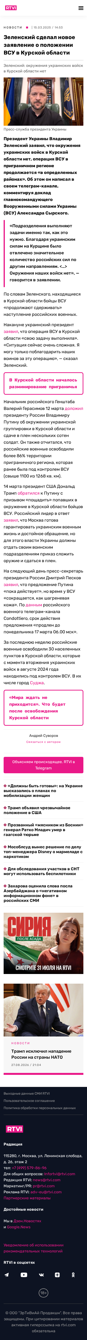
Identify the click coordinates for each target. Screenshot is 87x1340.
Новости (13, 27)
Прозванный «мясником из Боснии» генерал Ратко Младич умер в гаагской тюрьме (43, 829)
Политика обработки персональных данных (40, 1108)
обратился (29, 493)
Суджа (37, 682)
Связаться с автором (43, 742)
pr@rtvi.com (44, 1186)
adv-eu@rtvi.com (46, 1192)
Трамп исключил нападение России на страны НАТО (41, 1054)
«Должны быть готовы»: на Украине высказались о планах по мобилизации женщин (43, 790)
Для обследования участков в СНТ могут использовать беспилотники (41, 871)
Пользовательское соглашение (29, 1101)
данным (34, 605)
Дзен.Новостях (27, 1221)
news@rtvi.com (46, 1180)
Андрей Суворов (43, 735)
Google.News (18, 1227)
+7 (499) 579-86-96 (29, 1168)
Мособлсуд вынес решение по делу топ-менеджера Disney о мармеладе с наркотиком (43, 851)
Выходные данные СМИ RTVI (27, 1093)
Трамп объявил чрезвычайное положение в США (37, 810)
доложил (74, 408)
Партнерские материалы (27, 1198)
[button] (81, 8)
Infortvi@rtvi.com (59, 1174)
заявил (11, 331)
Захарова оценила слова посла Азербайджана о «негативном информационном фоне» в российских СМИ (38, 893)
